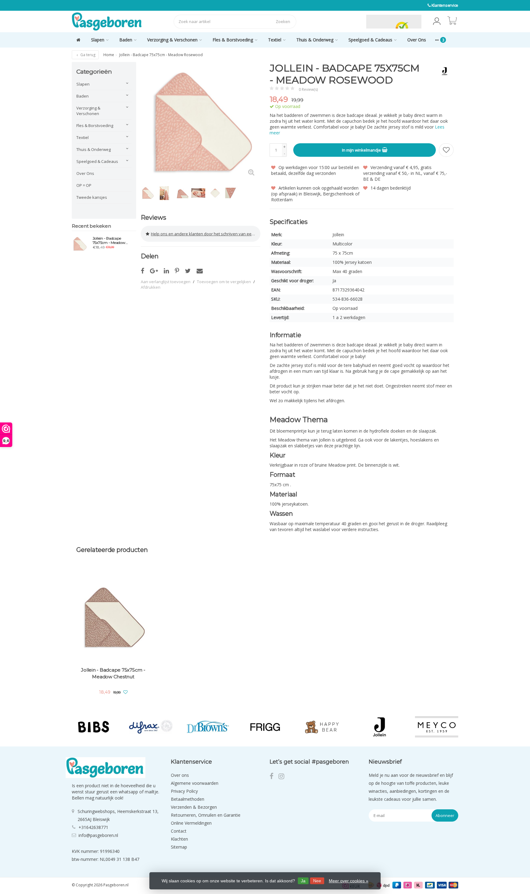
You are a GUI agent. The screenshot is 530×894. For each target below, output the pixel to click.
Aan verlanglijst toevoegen (165, 281)
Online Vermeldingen (191, 823)
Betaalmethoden (187, 799)
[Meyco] (436, 726)
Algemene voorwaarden (194, 783)
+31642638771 (93, 827)
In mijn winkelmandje (362, 150)
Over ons (180, 775)
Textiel (274, 40)
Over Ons (416, 40)
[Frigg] (265, 726)
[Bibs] (93, 726)
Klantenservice (445, 5)
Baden (125, 40)
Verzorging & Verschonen (172, 40)
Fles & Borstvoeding (233, 40)
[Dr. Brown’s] (207, 726)
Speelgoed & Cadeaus (370, 40)
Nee (317, 880)
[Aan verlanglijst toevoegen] (446, 150)
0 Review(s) (308, 89)
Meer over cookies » (348, 880)
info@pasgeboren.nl (98, 835)
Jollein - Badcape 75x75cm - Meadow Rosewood (109, 240)
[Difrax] (150, 726)
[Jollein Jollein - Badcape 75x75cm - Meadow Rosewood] (80, 243)
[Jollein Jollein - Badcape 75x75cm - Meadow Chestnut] (113, 617)
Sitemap (179, 847)
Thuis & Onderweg (314, 40)
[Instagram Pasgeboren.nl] (283, 777)
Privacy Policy (184, 791)
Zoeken (283, 21)
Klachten (179, 839)
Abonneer (445, 815)
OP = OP (83, 185)
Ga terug (87, 54)
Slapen (97, 40)
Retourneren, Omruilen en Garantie (205, 815)
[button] (437, 21)
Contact (178, 831)
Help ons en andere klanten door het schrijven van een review (205, 234)
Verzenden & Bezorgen (194, 807)
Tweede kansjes (91, 197)
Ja (303, 880)
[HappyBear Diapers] (322, 726)
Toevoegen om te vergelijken (224, 281)
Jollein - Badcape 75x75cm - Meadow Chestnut (113, 673)
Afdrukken (150, 287)
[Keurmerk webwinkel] (351, 21)
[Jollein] (442, 71)
